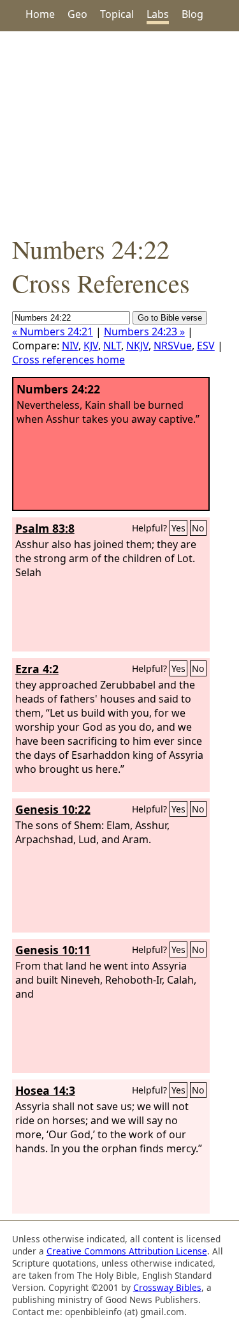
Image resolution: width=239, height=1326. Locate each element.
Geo (77, 14)
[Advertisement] (119, 131)
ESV (206, 346)
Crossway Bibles (167, 1287)
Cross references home (68, 360)
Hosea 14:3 (45, 1090)
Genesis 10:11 (53, 949)
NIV (70, 346)
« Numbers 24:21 (52, 331)
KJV (90, 346)
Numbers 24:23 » (144, 331)
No (198, 528)
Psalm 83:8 (45, 528)
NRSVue (173, 346)
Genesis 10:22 (53, 809)
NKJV (137, 346)
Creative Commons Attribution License (127, 1251)
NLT (112, 346)
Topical (117, 14)
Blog (192, 14)
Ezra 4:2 (37, 668)
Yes (178, 528)
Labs (158, 14)
